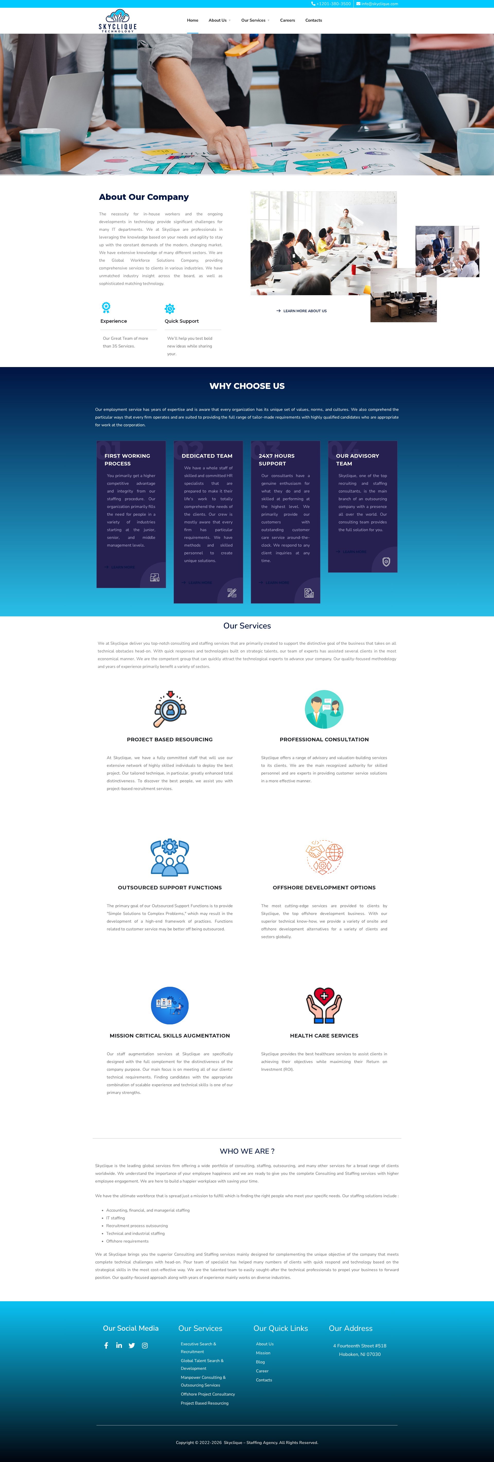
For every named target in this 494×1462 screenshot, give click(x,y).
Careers (287, 20)
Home (192, 20)
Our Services (253, 20)
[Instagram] (145, 1345)
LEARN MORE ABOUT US (305, 311)
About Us (218, 20)
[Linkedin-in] (119, 1345)
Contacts (313, 20)
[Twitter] (132, 1345)
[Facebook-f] (106, 1345)
